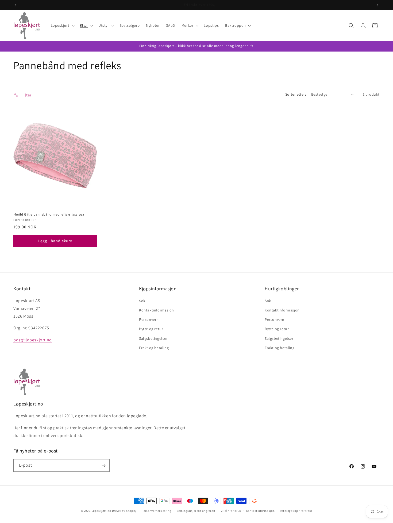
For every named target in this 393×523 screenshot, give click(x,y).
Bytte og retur (151, 329)
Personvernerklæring (156, 510)
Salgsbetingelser (153, 338)
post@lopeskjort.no (32, 340)
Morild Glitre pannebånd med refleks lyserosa (48, 214)
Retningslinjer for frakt (296, 510)
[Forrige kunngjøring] (15, 5)
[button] (62, 25)
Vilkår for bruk (231, 510)
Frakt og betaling (154, 347)
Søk (142, 300)
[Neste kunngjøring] (378, 5)
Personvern (149, 319)
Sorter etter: (295, 94)
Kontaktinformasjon (156, 310)
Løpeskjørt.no (101, 511)
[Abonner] (103, 465)
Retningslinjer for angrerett (195, 510)
